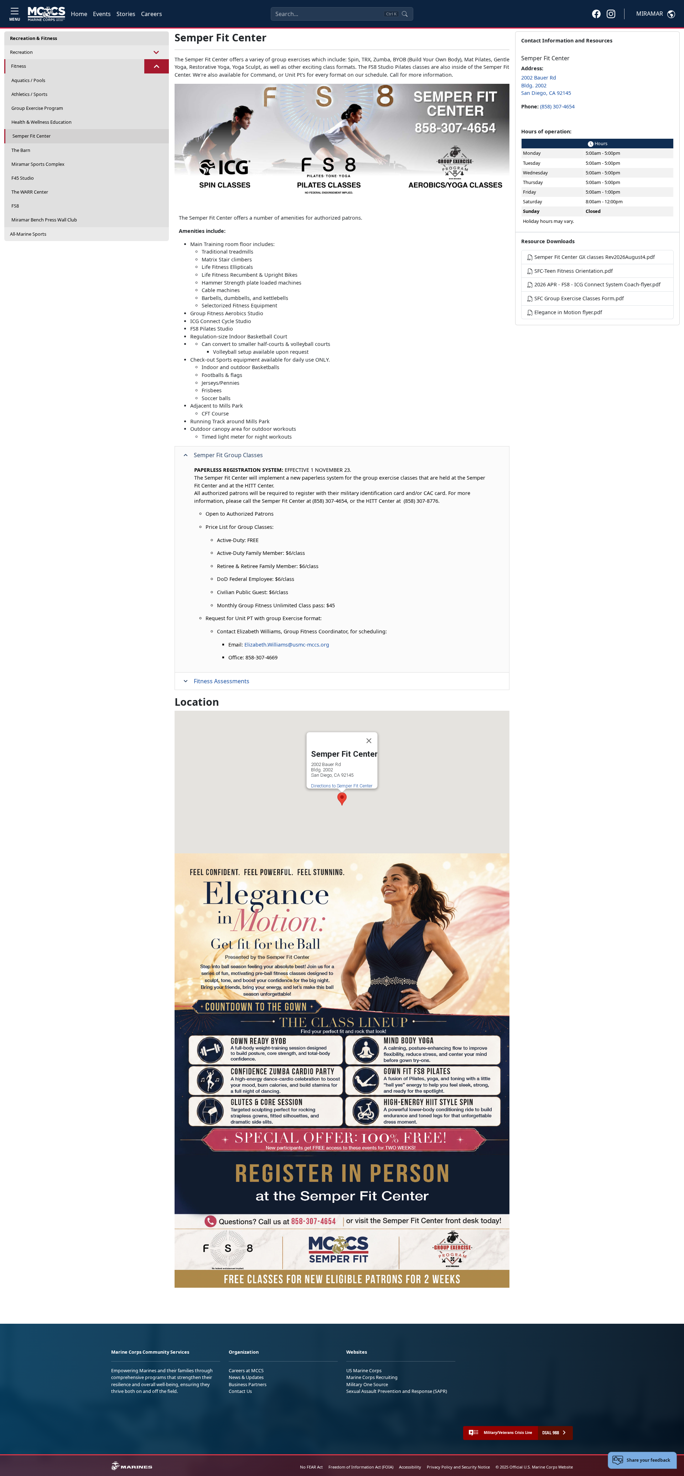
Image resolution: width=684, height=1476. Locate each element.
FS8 (15, 206)
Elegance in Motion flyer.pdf (567, 312)
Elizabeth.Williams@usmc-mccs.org (286, 644)
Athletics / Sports (29, 94)
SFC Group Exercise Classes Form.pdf (578, 298)
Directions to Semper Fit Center (342, 785)
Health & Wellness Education (41, 122)
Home (79, 14)
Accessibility (410, 1467)
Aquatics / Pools (28, 80)
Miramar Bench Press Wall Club (44, 219)
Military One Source (367, 1384)
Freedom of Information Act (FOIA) (360, 1467)
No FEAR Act (311, 1467)
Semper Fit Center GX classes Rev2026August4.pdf (594, 257)
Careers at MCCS (246, 1370)
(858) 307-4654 (557, 106)
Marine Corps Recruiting (372, 1377)
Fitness (18, 66)
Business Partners (247, 1384)
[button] (596, 13)
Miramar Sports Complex (37, 164)
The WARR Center (29, 192)
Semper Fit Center (31, 136)
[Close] (369, 740)
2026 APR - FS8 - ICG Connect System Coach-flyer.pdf (596, 284)
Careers (151, 14)
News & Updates (246, 1377)
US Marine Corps (364, 1370)
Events (102, 14)
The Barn (20, 150)
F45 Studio (22, 178)
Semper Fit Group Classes (228, 455)
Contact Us (240, 1391)
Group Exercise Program (37, 108)
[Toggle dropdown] (156, 52)
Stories (125, 14)
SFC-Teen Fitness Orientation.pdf (573, 270)
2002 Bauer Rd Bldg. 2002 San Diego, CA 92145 (546, 85)
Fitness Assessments (221, 681)
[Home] (46, 14)
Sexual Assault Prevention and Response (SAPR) (396, 1391)
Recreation (21, 52)
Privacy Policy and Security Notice (458, 1467)
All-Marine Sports (28, 234)
